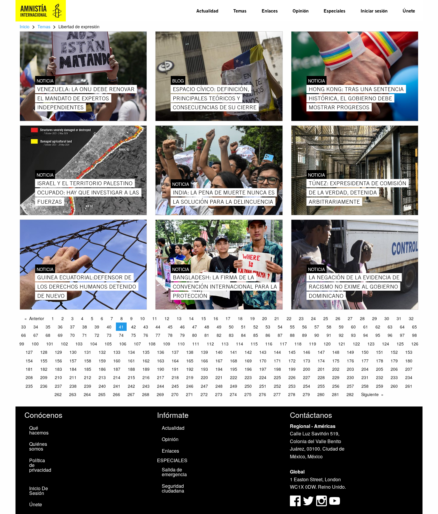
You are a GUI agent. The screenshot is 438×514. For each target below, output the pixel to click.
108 (152, 344)
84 (243, 335)
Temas (239, 10)
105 (108, 344)
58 (329, 327)
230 (350, 377)
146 (306, 352)
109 (166, 344)
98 (414, 335)
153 (408, 352)
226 (292, 377)
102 (64, 344)
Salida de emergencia (174, 472)
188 (131, 369)
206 (394, 369)
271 (189, 394)
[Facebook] (295, 500)
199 (292, 369)
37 (72, 327)
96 (390, 335)
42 (133, 327)
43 (145, 327)
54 (280, 327)
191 (175, 369)
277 (277, 394)
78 (170, 335)
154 (29, 361)
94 (365, 335)
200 (306, 369)
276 (262, 394)
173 (306, 361)
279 (306, 394)
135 (146, 352)
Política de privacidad (40, 465)
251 (262, 386)
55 (292, 327)
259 (379, 386)
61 (365, 327)
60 (353, 327)
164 (175, 361)
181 (29, 369)
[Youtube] (334, 500)
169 (248, 361)
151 (379, 352)
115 (254, 344)
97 (402, 335)
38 (84, 327)
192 (189, 369)
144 (277, 352)
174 (321, 361)
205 (379, 369)
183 (58, 369)
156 (58, 361)
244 (160, 386)
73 (109, 335)
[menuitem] (207, 10)
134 (131, 352)
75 (133, 335)
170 (262, 361)
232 (379, 377)
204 (365, 369)
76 (145, 335)
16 (215, 318)
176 (350, 361)
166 (204, 361)
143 (262, 352)
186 (102, 369)
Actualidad (207, 10)
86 (267, 335)
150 (365, 352)
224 (262, 377)
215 (131, 377)
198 (277, 369)
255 (321, 386)
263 (72, 394)
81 (206, 335)
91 (329, 335)
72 (96, 335)
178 (379, 361)
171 (277, 361)
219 (189, 377)
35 (48, 327)
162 (146, 361)
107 (137, 344)
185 (87, 369)
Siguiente (370, 394)
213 (102, 377)
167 (219, 361)
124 (385, 344)
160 (116, 361)
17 (228, 318)
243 (146, 386)
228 (321, 377)
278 (291, 394)
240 (102, 386)
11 (154, 318)
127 (29, 352)
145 (292, 352)
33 (23, 327)
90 (316, 335)
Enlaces (270, 10)
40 (109, 327)
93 (353, 335)
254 (306, 386)
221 (219, 377)
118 (298, 344)
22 (289, 318)
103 (79, 344)
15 (203, 318)
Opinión (301, 10)
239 (87, 386)
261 (408, 386)
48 (206, 327)
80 (194, 335)
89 (304, 335)
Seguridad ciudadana (173, 488)
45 (170, 327)
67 (35, 335)
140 (219, 352)
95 (377, 335)
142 (248, 352)
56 (304, 327)
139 (204, 352)
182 (43, 369)
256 (335, 386)
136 (160, 352)
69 (60, 335)
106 (122, 344)
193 (204, 369)
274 (233, 394)
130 (73, 352)
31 (399, 318)
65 (414, 327)
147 (321, 352)
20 (264, 318)
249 (233, 386)
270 (174, 394)
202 (335, 369)
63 (390, 327)
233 (394, 377)
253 (292, 386)
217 (160, 377)
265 (101, 394)
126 (414, 344)
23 (301, 318)
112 (210, 344)
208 (29, 377)
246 (189, 386)
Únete (409, 10)
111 (195, 344)
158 (87, 361)
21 (276, 318)
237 (58, 386)
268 (145, 394)
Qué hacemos (39, 430)
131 (87, 352)
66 (23, 335)
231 (365, 377)
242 (131, 386)
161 (131, 361)
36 (60, 327)
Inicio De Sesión (38, 490)
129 (58, 352)
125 (400, 344)
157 (73, 361)
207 (408, 369)
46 (182, 327)
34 (35, 327)
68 (48, 335)
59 (341, 327)
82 (219, 335)
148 (335, 352)
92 (341, 335)
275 (247, 394)
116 (268, 344)
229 (335, 377)
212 (87, 377)
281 (335, 394)
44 (158, 327)
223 (248, 377)
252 (277, 386)
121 (341, 344)
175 (335, 361)
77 (158, 335)
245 (175, 386)
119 (312, 344)
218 (175, 377)
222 (233, 377)
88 (292, 335)
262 (58, 394)
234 (408, 377)
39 (96, 327)
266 (116, 394)
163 (160, 361)
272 (204, 394)
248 (219, 386)
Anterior (36, 318)
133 (116, 352)
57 (316, 327)
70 (72, 335)
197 (262, 369)
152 (394, 352)
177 (365, 361)
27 (350, 318)
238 (73, 386)
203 (350, 369)
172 (292, 361)
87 (280, 335)
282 (350, 394)
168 (233, 361)
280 (320, 394)
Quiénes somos (38, 446)
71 (84, 335)
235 (29, 386)
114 (239, 344)
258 (365, 386)
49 (219, 327)
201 (321, 369)
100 (35, 344)
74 (121, 335)
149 (350, 352)
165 (189, 361)
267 (131, 394)
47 (194, 327)
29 (374, 318)
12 (166, 318)
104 (93, 344)
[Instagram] (322, 500)
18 (240, 318)
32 (411, 318)
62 (377, 327)
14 (191, 318)
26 (338, 318)
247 (204, 386)
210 (58, 377)
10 (142, 318)
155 (43, 361)
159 (102, 361)
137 (175, 352)
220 (204, 377)
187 (116, 369)
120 (327, 344)
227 (306, 377)
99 (21, 344)
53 (267, 327)
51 (243, 327)
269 (160, 394)
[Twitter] (309, 500)
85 (255, 335)
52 (255, 327)
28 (362, 318)
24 (313, 318)
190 (160, 369)
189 (146, 369)
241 (116, 386)
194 (219, 369)
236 (43, 386)
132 (102, 352)
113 (225, 344)
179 (394, 361)
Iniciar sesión (374, 10)
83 (231, 335)
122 (356, 344)
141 (233, 352)
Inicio (24, 26)
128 (43, 352)
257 (350, 386)
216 (146, 377)
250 (248, 386)
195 (233, 369)
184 (73, 369)
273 (218, 394)
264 (87, 394)
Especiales (334, 10)
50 (231, 327)
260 (394, 386)
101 (49, 344)
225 (277, 377)
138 (189, 352)
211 (73, 377)
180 (408, 361)
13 (179, 318)
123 (371, 344)
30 (386, 318)
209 (43, 377)
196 (248, 369)
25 (325, 318)
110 (181, 344)
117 (283, 344)
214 (116, 377)
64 (402, 327)
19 (252, 318)
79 (182, 335)
